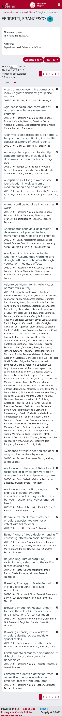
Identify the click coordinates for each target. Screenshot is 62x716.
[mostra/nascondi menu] (59, 4)
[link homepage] (10, 5)
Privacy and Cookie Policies (16, 712)
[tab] (7, 83)
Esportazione (32, 59)
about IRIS (29, 708)
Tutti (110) (51, 59)
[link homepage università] (37, 5)
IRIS (17, 708)
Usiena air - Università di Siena (18, 12)
